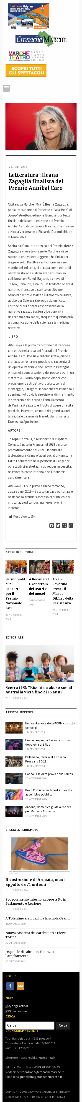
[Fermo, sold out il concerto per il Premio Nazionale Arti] (16, 567)
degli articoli (16, 1006)
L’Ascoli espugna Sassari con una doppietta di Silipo (47, 742)
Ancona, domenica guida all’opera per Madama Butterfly (48, 809)
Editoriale (14, 637)
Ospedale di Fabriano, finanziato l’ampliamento (30, 954)
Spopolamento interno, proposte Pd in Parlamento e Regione (35, 901)
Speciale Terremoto (21, 830)
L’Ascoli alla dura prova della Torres (49, 774)
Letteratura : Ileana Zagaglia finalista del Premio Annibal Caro (36, 181)
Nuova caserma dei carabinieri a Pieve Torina (35, 935)
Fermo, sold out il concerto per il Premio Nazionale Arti (15, 593)
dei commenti (17, 1011)
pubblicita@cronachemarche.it (41, 1077)
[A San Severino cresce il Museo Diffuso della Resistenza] (63, 567)
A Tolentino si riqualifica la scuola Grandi (37, 918)
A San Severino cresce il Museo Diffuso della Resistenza (62, 591)
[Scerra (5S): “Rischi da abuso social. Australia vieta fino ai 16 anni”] (40, 663)
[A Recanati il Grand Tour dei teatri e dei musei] (39, 567)
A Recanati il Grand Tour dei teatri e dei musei (39, 586)
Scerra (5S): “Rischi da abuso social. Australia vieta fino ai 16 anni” (39, 690)
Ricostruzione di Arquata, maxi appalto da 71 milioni (35, 882)
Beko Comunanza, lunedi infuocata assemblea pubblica (48, 792)
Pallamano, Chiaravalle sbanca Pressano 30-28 (45, 759)
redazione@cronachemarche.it (42, 1072)
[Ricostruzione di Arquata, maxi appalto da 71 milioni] (40, 855)
